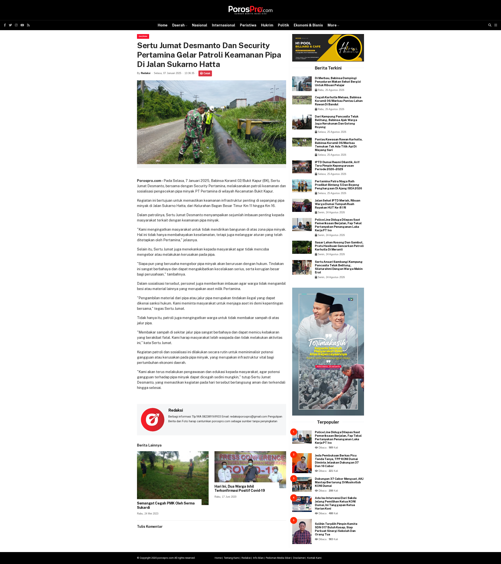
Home (163, 25)
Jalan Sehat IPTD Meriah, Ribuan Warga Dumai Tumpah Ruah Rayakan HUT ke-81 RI (337, 204)
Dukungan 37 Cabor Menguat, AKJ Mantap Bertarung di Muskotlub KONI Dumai (339, 482)
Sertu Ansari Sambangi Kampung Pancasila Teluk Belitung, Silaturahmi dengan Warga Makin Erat (339, 267)
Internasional (223, 25)
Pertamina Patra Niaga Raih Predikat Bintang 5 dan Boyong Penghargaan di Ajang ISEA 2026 (338, 185)
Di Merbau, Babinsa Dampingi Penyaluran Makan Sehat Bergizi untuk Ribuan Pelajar (338, 81)
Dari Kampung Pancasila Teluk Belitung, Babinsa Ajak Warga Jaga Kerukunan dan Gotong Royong (337, 122)
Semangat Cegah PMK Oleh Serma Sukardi (166, 505)
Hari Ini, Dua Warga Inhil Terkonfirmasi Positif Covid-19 (239, 488)
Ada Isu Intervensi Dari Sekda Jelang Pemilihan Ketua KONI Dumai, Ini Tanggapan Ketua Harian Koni (336, 503)
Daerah (178, 25)
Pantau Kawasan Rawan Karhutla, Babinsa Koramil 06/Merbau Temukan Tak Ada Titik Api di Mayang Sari (338, 145)
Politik (283, 25)
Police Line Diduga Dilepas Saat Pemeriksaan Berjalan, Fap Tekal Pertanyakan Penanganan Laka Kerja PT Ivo (338, 225)
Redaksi (145, 73)
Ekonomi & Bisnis (308, 25)
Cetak (206, 73)
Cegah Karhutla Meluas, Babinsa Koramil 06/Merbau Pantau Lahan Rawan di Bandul (339, 101)
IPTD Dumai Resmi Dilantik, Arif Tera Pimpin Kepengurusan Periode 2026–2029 (337, 165)
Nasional (199, 25)
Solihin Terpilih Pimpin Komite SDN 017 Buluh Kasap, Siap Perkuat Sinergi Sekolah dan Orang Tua (336, 529)
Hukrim (267, 25)
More (332, 25)
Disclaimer (299, 557)
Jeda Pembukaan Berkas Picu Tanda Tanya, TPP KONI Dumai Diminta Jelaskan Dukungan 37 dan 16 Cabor (337, 461)
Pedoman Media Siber (278, 557)
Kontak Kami (314, 557)
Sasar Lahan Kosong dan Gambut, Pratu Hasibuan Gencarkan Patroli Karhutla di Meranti (339, 246)
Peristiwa (248, 25)
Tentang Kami (231, 557)
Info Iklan (258, 557)
